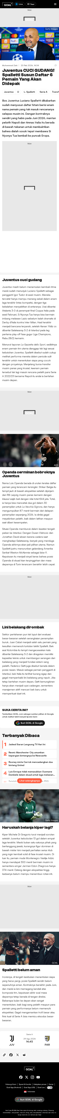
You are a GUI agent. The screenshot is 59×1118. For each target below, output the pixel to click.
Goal (18, 1110)
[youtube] (38, 1077)
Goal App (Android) (13, 1087)
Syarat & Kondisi (25, 1084)
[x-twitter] (26, 1077)
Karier (51, 1084)
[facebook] (21, 1077)
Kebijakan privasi (40, 1084)
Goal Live (41, 1087)
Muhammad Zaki (10, 65)
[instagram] (32, 1077)
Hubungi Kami (10, 1084)
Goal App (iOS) (29, 1087)
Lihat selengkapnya (29, 780)
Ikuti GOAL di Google (32, 723)
